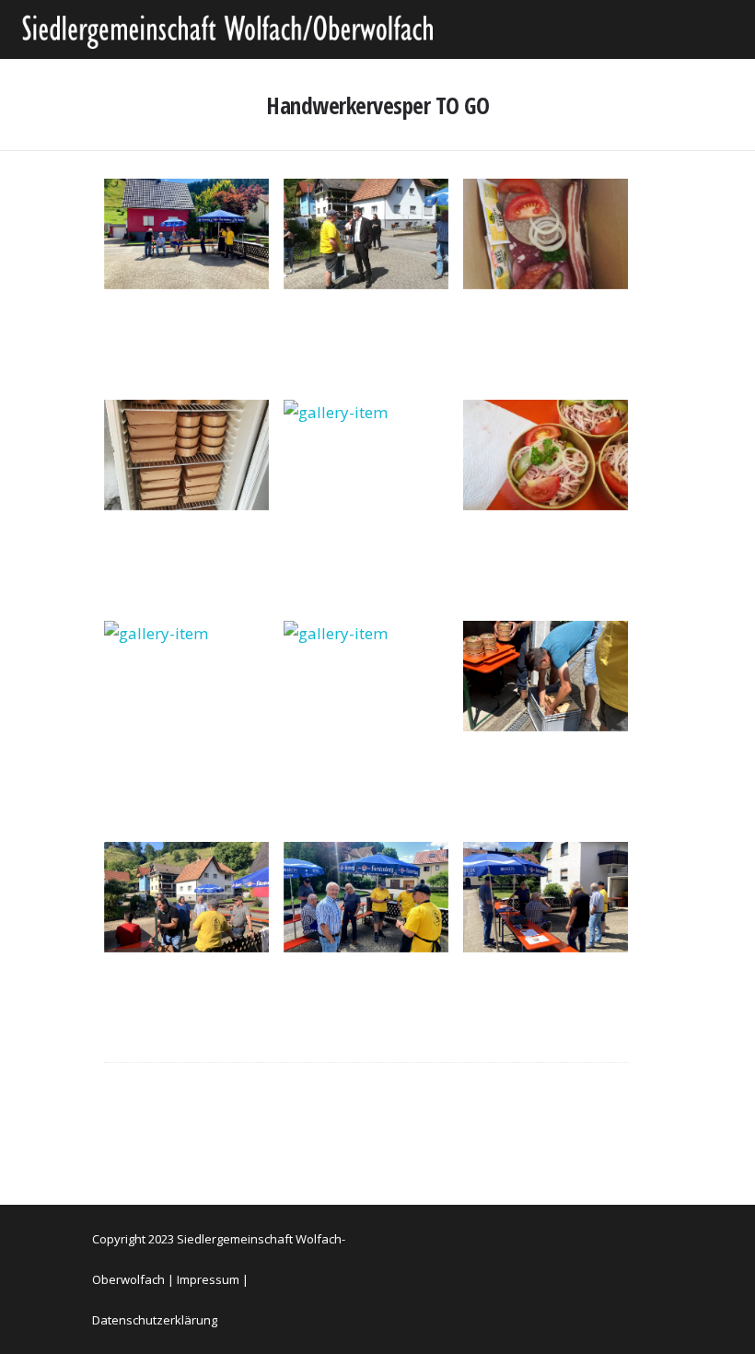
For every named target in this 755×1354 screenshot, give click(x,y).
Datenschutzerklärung (154, 1320)
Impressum (208, 1279)
